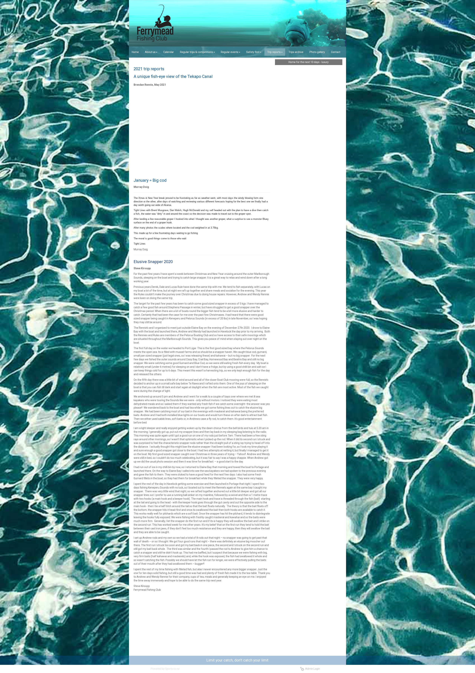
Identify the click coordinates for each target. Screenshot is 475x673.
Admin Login (312, 668)
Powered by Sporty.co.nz (165, 668)
